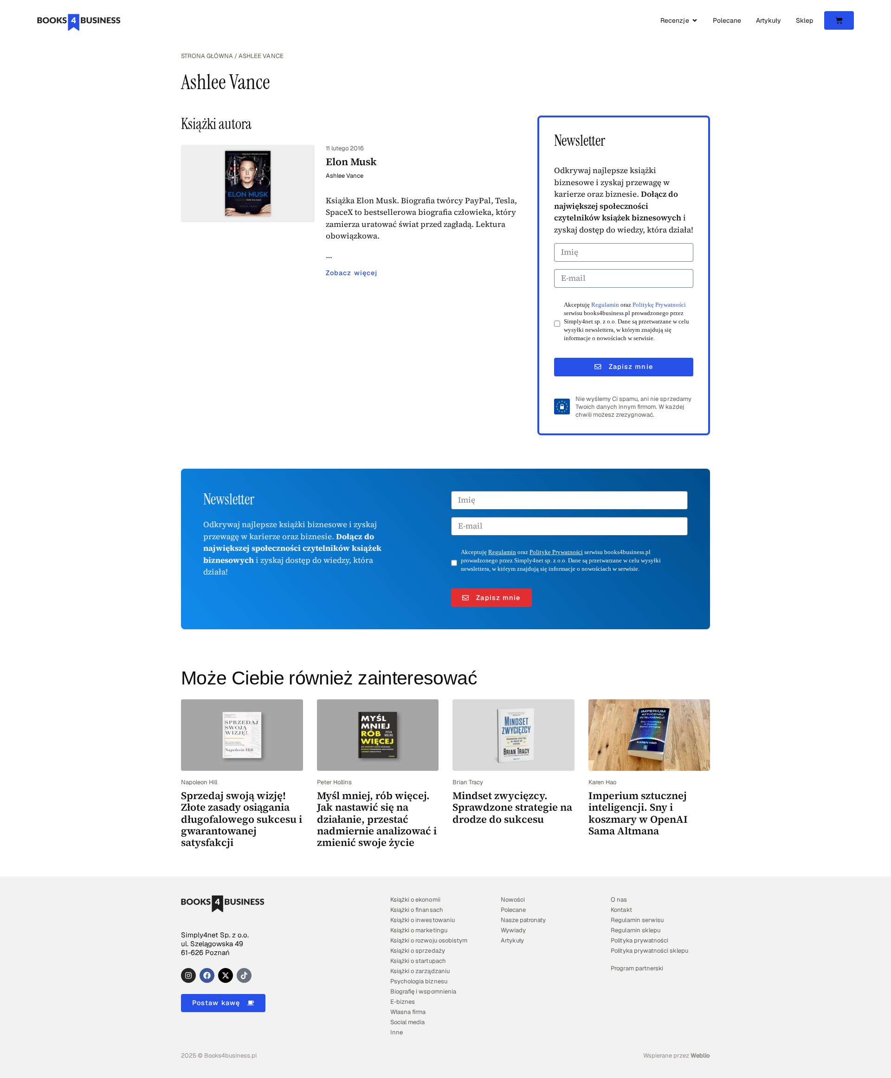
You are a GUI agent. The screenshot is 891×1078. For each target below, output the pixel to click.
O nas (619, 900)
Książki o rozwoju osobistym (428, 940)
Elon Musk (351, 161)
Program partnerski (637, 968)
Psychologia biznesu (418, 981)
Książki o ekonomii (415, 900)
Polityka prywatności (639, 940)
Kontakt (621, 910)
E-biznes (402, 1002)
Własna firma (408, 1012)
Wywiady (513, 930)
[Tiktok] (244, 975)
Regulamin (605, 305)
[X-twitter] (225, 975)
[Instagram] (188, 975)
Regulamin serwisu (637, 920)
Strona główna (207, 56)
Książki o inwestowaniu (422, 920)
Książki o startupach (418, 961)
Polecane (513, 910)
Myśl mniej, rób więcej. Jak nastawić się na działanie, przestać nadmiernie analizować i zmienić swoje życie (377, 818)
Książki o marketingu (418, 930)
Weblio (700, 1055)
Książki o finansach (416, 910)
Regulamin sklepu (635, 930)
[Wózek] (839, 20)
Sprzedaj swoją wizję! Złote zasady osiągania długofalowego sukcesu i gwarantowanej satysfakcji (241, 818)
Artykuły (512, 940)
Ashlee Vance (344, 176)
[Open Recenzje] (694, 21)
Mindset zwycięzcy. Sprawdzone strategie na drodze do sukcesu (512, 807)
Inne (396, 1032)
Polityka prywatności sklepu (649, 951)
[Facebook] (207, 975)
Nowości (513, 900)
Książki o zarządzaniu (419, 971)
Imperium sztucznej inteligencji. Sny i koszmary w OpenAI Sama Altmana (638, 813)
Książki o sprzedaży (417, 951)
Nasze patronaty (523, 920)
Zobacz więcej (351, 273)
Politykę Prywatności (659, 305)
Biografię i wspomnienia (423, 991)
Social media (407, 1022)
